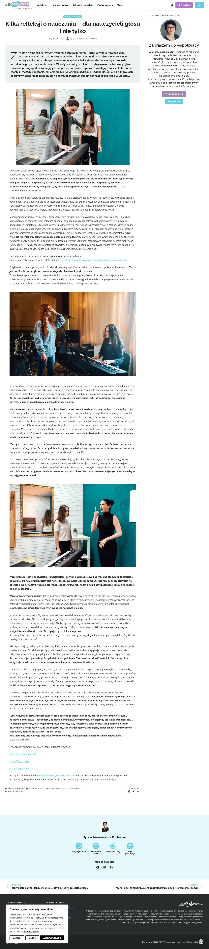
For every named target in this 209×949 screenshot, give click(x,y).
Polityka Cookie (31, 931)
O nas (120, 5)
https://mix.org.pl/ (19, 761)
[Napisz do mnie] (96, 846)
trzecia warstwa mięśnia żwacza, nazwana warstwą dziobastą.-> (94, 260)
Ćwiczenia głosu (61, 5)
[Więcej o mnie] (78, 846)
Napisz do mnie (96, 852)
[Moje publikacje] (130, 846)
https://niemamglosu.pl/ (23, 754)
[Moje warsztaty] (113, 846)
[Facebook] (98, 867)
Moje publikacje (130, 852)
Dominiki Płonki (46, 775)
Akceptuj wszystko (52, 938)
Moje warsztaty (113, 851)
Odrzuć (32, 938)
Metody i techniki (73, 17)
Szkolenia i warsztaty (83, 5)
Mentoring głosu (105, 5)
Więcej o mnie (79, 851)
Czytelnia (41, 5)
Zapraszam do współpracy (174, 45)
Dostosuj (17, 938)
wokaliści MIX (63, 775)
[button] (172, 5)
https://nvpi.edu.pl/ (20, 768)
